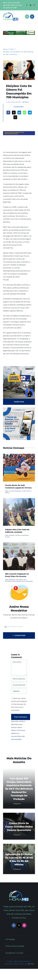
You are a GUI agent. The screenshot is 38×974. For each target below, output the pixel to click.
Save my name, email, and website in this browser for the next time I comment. (19, 704)
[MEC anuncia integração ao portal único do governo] (19, 544)
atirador (11, 535)
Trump (7, 537)
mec (24, 579)
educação (19, 579)
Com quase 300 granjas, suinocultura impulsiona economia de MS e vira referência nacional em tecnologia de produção (19, 788)
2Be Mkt (30, 964)
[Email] (15, 117)
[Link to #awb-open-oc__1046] (27, 16)
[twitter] (30, 5)
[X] (13, 112)
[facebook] (27, 5)
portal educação (27, 581)
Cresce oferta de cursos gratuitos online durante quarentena (19, 826)
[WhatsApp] (24, 112)
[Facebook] (8, 112)
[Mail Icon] (19, 891)
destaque (25, 102)
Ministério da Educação (13, 581)
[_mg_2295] (19, 61)
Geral (23, 803)
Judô (24, 491)
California (18, 535)
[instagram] (34, 5)
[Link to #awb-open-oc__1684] (32, 16)
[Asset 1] (10, 13)
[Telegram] (29, 112)
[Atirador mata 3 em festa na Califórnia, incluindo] (19, 499)
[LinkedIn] (19, 112)
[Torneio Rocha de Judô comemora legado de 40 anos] (19, 455)
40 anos (11, 491)
